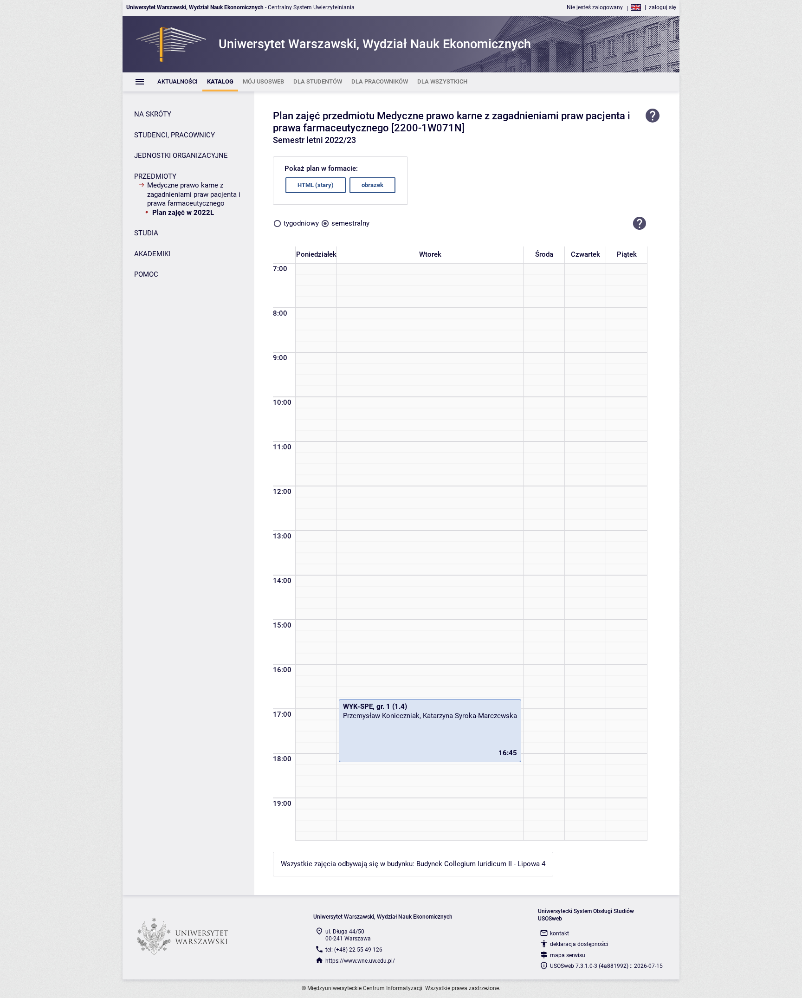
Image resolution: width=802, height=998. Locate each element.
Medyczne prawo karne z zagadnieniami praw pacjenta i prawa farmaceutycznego (193, 194)
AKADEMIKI (152, 254)
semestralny (350, 223)
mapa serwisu (567, 955)
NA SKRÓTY (152, 114)
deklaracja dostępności (579, 944)
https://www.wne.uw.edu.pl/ (360, 961)
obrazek (372, 184)
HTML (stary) (316, 184)
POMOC (146, 274)
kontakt (559, 933)
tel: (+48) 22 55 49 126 (353, 949)
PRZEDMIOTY (155, 176)
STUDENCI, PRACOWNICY (174, 135)
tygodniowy (301, 223)
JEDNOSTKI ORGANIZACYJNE (181, 155)
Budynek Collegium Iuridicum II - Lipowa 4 (480, 864)
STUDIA (146, 233)
